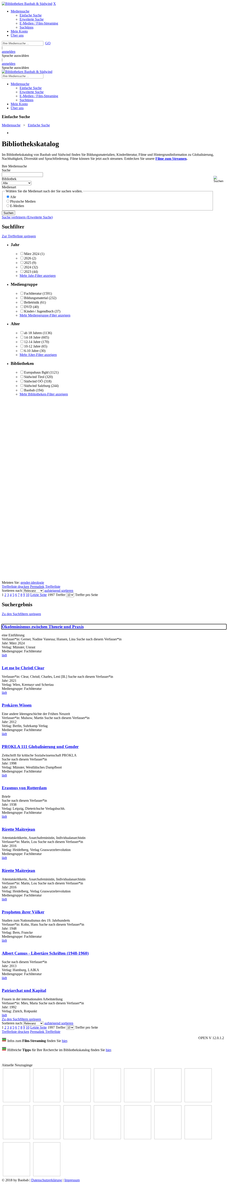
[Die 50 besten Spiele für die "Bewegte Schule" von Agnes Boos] (137, 1138)
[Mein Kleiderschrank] (46, 1175)
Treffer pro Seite (86, 595)
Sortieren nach (12, 590)
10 (27, 595)
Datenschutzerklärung (46, 1180)
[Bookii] (198, 1101)
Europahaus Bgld (36, 372)
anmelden (8, 51)
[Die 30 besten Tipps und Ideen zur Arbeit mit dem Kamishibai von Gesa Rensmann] (16, 1101)
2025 (27, 263)
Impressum (72, 1180)
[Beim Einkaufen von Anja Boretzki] (16, 1175)
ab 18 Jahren (33, 333)
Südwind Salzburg (37, 386)
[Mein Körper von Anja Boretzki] (198, 1138)
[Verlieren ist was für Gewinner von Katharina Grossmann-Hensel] (167, 1101)
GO (48, 43)
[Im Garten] (46, 1138)
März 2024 (31, 254)
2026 (27, 258)
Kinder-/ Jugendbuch (39, 311)
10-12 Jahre (32, 346)
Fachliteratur (33, 293)
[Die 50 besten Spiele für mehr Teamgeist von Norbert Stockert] (77, 1138)
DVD (28, 307)
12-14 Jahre (32, 342)
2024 (27, 267)
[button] (220, 179)
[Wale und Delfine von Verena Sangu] (107, 1101)
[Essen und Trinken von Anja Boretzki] (167, 1138)
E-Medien (17, 206)
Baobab (29, 390)
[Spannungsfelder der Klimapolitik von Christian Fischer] (46, 1101)
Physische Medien (23, 201)
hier (64, 1041)
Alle (13, 197)
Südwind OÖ (33, 381)
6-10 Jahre (31, 351)
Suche (6, 170)
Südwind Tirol (34, 377)
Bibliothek (9, 179)
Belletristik (31, 302)
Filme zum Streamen (171, 158)
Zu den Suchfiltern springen (21, 614)
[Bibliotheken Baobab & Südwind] (27, 4)
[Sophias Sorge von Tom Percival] (137, 1101)
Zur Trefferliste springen (19, 236)
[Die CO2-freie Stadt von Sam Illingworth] (77, 1101)
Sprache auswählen (15, 56)
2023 (27, 271)
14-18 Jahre (32, 337)
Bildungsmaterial (36, 298)
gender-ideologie (32, 582)
